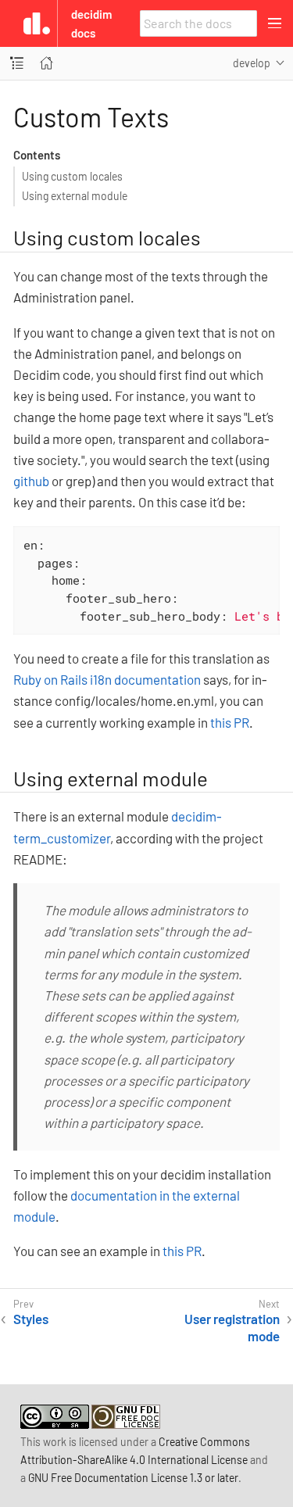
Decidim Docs (91, 23)
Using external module (74, 195)
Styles (30, 1318)
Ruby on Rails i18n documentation (107, 679)
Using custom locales (72, 176)
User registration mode (232, 1327)
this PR (229, 722)
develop (251, 63)
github (31, 481)
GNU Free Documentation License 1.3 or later (133, 1477)
